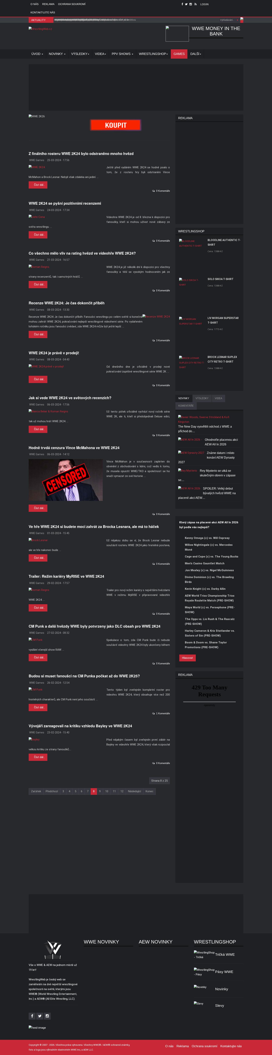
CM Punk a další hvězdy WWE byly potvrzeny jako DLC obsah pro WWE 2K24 (94, 626)
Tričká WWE (225, 954)
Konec (149, 791)
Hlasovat (187, 658)
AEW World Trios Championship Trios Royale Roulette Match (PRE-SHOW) (209, 598)
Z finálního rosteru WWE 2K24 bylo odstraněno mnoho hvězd (81, 153)
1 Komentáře (162, 713)
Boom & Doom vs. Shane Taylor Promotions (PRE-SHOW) (206, 645)
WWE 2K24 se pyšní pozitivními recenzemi (65, 203)
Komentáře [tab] (186, 405)
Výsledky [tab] (202, 398)
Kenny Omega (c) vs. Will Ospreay (207, 538)
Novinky (56, 54)
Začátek (36, 791)
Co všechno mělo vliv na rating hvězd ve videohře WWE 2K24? (82, 253)
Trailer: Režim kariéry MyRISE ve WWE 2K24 (66, 576)
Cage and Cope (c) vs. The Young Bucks (211, 556)
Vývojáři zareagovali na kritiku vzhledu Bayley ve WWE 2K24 (80, 725)
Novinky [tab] (183, 398)
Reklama (48, 4)
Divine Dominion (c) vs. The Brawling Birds (209, 579)
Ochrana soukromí (71, 4)
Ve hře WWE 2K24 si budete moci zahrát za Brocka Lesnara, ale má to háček (94, 526)
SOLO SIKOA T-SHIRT (221, 279)
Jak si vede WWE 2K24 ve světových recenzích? (70, 397)
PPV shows (121, 54)
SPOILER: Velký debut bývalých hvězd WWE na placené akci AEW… (207, 493)
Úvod (36, 54)
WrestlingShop (152, 54)
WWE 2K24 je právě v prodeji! (54, 352)
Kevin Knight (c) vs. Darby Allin (205, 589)
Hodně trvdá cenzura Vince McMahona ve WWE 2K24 (74, 447)
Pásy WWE (224, 972)
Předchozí (52, 791)
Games (179, 54)
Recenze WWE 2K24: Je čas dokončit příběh (67, 302)
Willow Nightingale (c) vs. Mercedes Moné (209, 547)
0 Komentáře (162, 190)
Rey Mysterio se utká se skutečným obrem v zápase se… (207, 475)
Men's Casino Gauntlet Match (204, 563)
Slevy (219, 1005)
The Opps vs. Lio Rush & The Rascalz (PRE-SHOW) (210, 621)
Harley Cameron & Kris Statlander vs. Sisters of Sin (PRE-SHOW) (210, 633)
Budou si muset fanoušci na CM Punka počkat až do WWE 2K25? (84, 675)
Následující (134, 791)
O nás (34, 4)
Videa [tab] (218, 398)
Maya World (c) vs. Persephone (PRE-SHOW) (210, 610)
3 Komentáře (162, 340)
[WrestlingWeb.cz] (40, 29)
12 (121, 791)
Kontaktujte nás (43, 12)
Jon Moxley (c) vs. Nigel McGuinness (209, 570)
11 (114, 791)
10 (106, 791)
